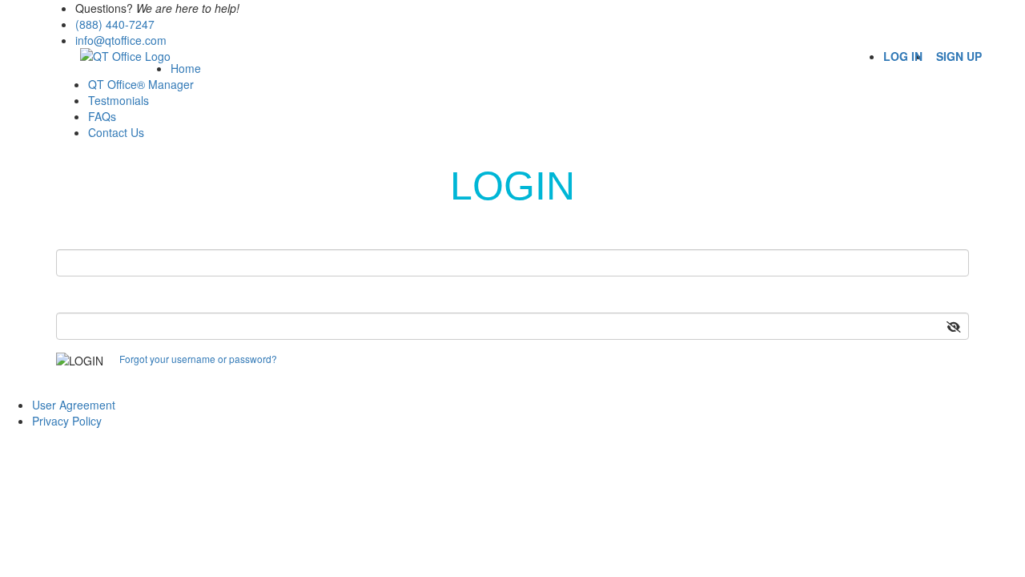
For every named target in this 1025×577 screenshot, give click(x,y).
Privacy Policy (67, 421)
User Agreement (73, 405)
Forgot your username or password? (198, 358)
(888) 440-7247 (115, 24)
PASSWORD (97, 298)
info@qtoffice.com (121, 40)
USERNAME (97, 234)
